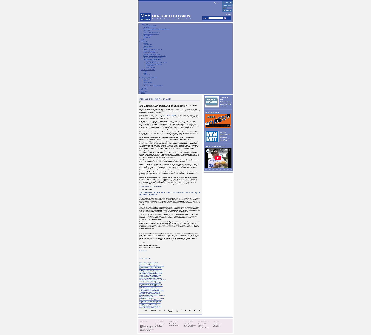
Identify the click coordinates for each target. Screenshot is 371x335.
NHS (224, 8)
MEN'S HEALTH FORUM (171, 16)
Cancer (145, 43)
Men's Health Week (148, 70)
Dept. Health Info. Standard (146, 326)
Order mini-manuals (188, 323)
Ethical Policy (147, 35)
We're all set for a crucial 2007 (147, 281)
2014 (145, 71)
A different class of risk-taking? (148, 304)
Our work (144, 41)
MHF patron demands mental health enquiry (151, 290)
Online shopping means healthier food (149, 303)
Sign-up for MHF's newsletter (202, 324)
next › (171, 311)
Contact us (146, 37)
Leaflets (145, 80)
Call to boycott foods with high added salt (151, 272)
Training (145, 84)
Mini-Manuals (147, 79)
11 (194, 310)
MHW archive (147, 74)
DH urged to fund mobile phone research (150, 273)
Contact (144, 91)
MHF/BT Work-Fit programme (168, 115)
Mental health (147, 44)
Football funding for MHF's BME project (150, 267)
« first (145, 310)
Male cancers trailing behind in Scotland (150, 278)
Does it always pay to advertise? (148, 262)
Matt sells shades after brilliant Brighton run (151, 266)
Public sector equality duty (154, 64)
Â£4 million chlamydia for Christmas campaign (152, 295)
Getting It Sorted (151, 61)
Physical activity (148, 46)
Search (205, 18)
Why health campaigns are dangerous (149, 292)
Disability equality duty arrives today (149, 289)
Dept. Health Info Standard (151, 32)
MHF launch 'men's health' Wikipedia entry (151, 286)
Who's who (146, 30)
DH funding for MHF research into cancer (150, 269)
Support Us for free (173, 325)
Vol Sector (227, 2)
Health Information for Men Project (156, 62)
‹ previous (153, 310)
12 (199, 310)
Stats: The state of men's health (153, 57)
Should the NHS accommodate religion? (150, 275)
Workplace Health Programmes (153, 85)
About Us (144, 24)
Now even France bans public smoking (150, 301)
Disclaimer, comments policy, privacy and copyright (147, 330)
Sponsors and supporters (151, 34)
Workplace (227, 5)
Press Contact (216, 325)
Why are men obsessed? (146, 296)
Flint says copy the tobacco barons (149, 276)
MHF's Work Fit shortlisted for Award (149, 270)
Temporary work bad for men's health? (150, 283)
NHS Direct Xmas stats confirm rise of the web (152, 279)
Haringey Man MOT (149, 51)
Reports (144, 88)
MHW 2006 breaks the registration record (150, 306)
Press (143, 93)
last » (177, 311)
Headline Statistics (217, 326)
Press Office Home (217, 323)
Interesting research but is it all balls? (149, 293)
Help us (144, 89)
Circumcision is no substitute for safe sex (151, 284)
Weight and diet (151, 67)
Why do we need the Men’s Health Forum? (156, 29)
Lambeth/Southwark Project (151, 54)
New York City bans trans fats (147, 287)
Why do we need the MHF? (146, 327)
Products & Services (149, 77)
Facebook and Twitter (203, 327)
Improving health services (151, 52)
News (143, 39)
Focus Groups (147, 82)
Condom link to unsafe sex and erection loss (151, 298)
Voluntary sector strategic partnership (154, 56)
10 (190, 310)
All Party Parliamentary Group (152, 49)
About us (146, 27)
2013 (145, 73)
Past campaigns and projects (152, 59)
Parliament (227, 10)
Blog (199, 326)
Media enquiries (158, 326)
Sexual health (150, 65)
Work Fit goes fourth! (145, 264)
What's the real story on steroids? (148, 307)
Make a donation (173, 323)
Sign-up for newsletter (150, 25)
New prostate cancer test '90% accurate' (150, 300)
